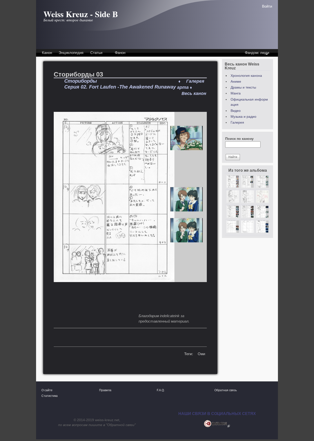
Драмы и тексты (243, 87)
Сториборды (80, 81)
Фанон (120, 53)
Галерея (237, 122)
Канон (47, 53)
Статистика (49, 396)
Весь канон (194, 93)
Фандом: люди (256, 53)
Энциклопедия (71, 53)
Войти (267, 6)
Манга (236, 93)
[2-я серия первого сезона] (130, 295)
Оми (201, 354)
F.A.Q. (161, 390)
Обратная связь (225, 390)
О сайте (46, 390)
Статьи (96, 53)
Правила (105, 390)
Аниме (236, 81)
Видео (236, 111)
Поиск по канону (239, 139)
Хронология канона (246, 76)
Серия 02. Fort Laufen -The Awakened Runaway (120, 87)
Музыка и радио (243, 116)
